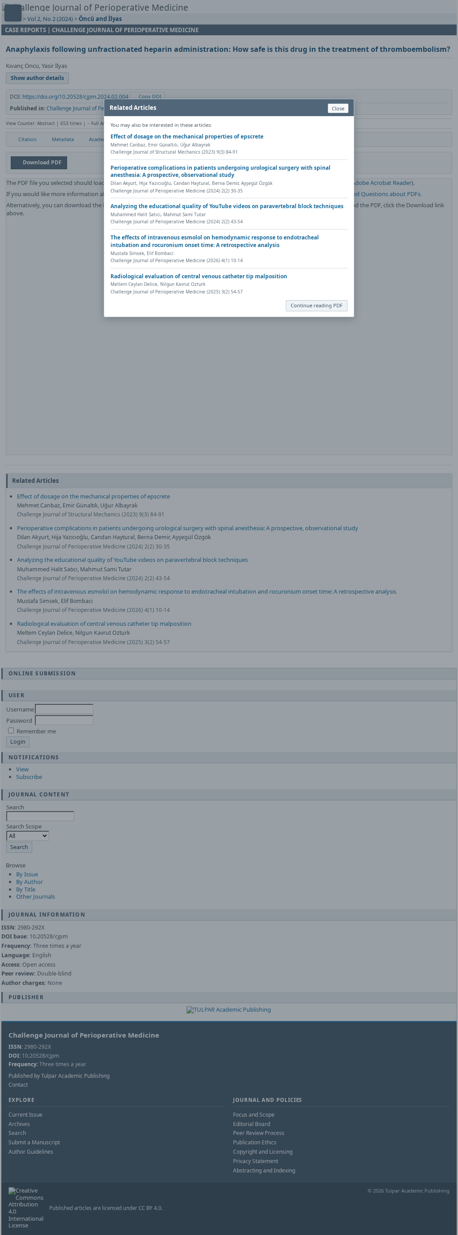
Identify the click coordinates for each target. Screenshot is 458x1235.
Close (338, 108)
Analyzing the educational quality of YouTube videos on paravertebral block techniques (227, 206)
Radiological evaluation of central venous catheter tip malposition (198, 276)
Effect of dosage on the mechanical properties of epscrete (186, 136)
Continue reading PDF (317, 305)
